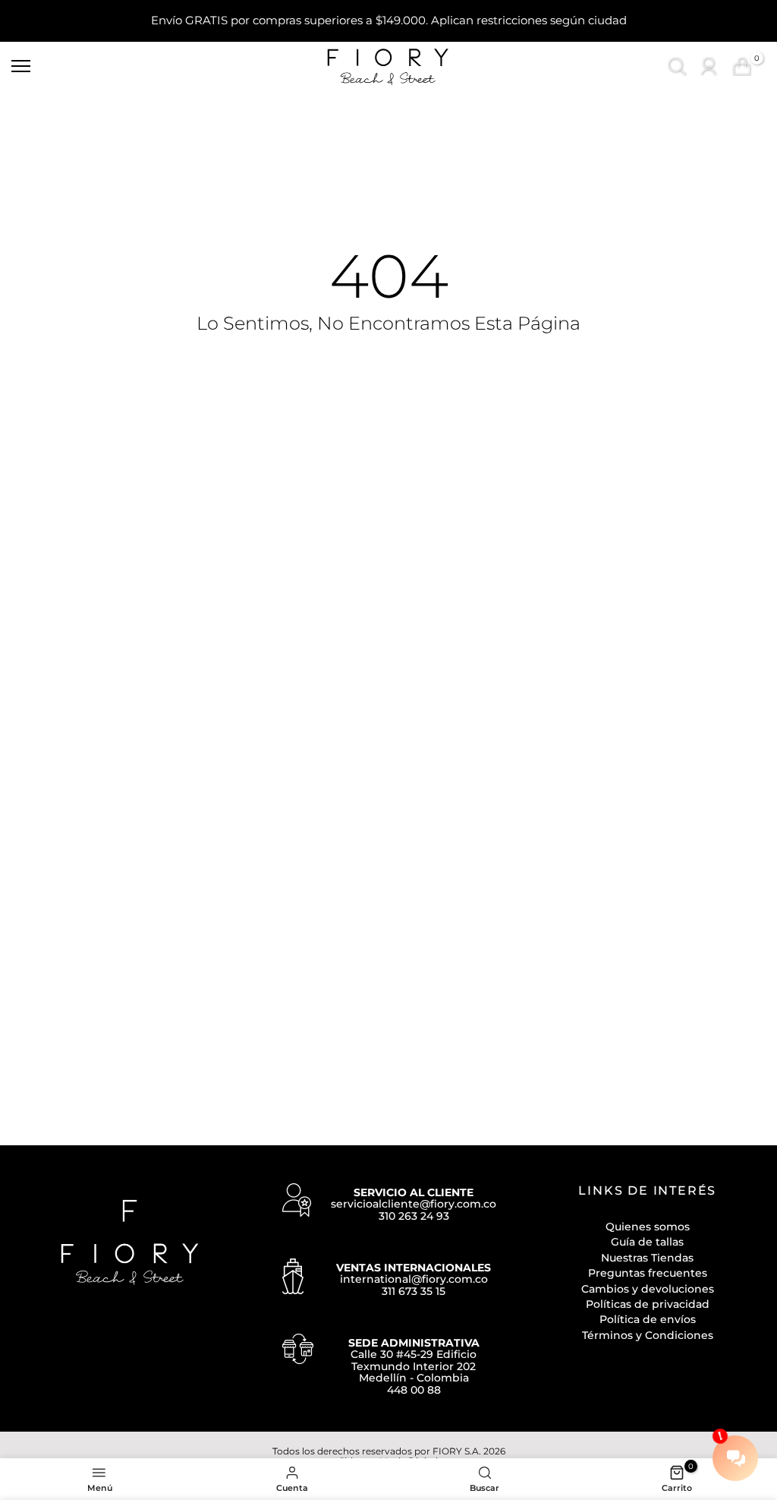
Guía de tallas (647, 1242)
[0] (741, 66)
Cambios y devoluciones (647, 1289)
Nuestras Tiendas (647, 1258)
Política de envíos (647, 1319)
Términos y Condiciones (647, 1335)
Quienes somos (648, 1226)
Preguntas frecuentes (647, 1273)
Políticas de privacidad (647, 1304)
